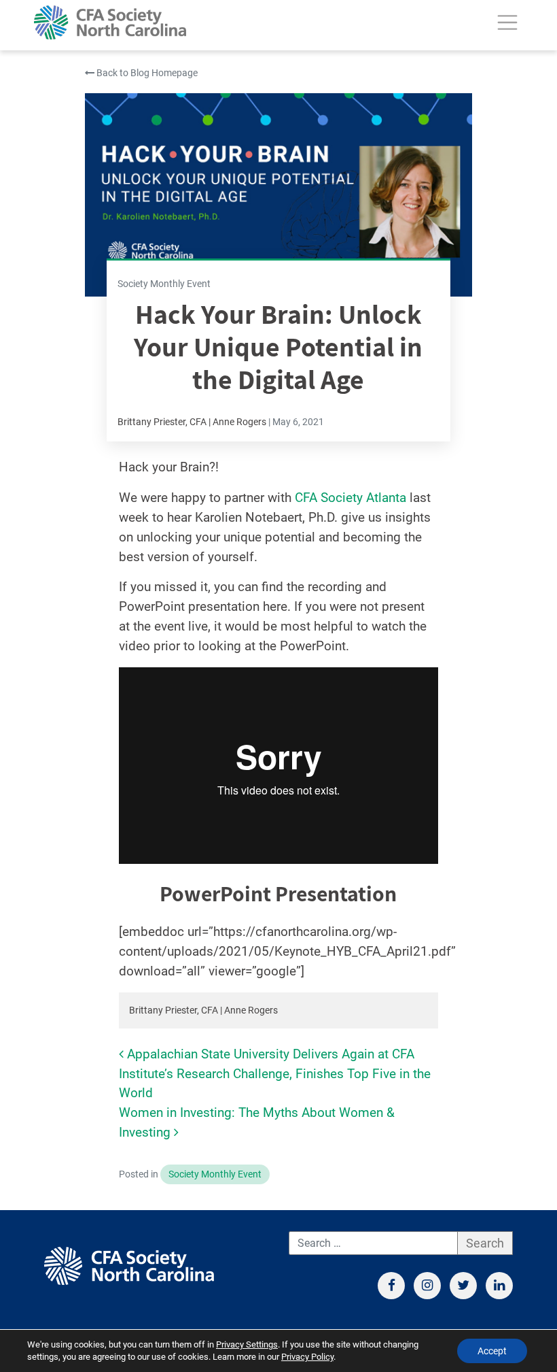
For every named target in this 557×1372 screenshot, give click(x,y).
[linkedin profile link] (499, 1285)
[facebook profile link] (391, 1285)
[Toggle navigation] (507, 22)
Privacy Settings (247, 1344)
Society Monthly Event (215, 1174)
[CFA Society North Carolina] (110, 22)
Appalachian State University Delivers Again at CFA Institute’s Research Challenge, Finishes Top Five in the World (275, 1073)
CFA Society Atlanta (350, 497)
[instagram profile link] (427, 1285)
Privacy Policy (307, 1357)
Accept (492, 1350)
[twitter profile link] (463, 1285)
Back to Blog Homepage (146, 73)
